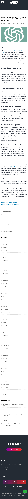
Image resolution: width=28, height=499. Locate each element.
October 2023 (5, 348)
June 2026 (5, 247)
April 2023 (5, 368)
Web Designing (6, 227)
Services (10, 495)
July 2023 (5, 358)
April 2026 (5, 254)
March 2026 (5, 257)
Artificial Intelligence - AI (7, 211)
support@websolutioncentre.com (10, 469)
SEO (19, 181)
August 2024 (5, 316)
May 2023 (5, 365)
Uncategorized (6, 224)
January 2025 (5, 303)
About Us (6, 495)
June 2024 (5, 322)
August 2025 (5, 280)
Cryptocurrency (6, 214)
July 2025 (5, 283)
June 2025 (5, 286)
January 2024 (5, 338)
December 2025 (6, 267)
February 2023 (6, 374)
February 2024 (6, 335)
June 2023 (5, 361)
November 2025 (6, 270)
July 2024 (5, 319)
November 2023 (6, 345)
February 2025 (6, 299)
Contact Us (19, 495)
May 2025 (5, 289)
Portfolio (14, 495)
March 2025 (5, 296)
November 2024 (6, 306)
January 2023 (5, 378)
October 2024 (5, 309)
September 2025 (6, 276)
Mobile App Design (6, 218)
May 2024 (5, 325)
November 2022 (6, 384)
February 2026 (6, 260)
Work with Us (13, 449)
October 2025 (5, 273)
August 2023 (5, 355)
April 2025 (5, 293)
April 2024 (5, 329)
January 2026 (5, 263)
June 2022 (5, 394)
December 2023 (6, 342)
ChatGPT (13, 166)
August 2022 (5, 387)
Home (2, 495)
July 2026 (5, 244)
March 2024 (5, 332)
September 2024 (6, 312)
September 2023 (6, 351)
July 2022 (5, 391)
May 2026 (5, 250)
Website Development (7, 231)
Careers (23, 495)
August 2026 (5, 241)
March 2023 (5, 371)
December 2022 (6, 381)
